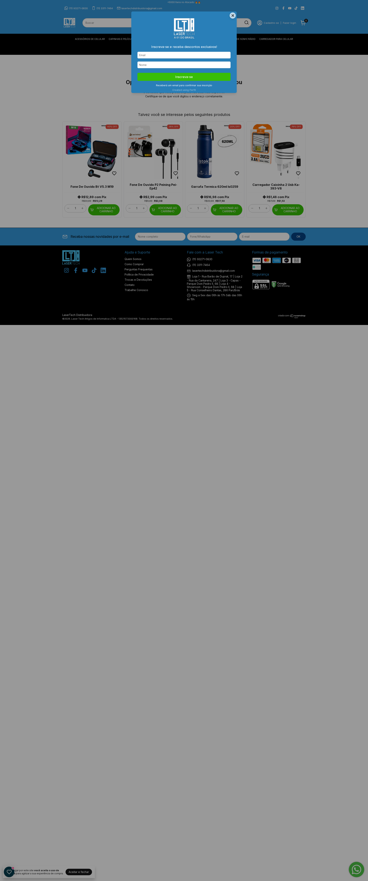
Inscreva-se (184, 77)
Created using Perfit (184, 90)
